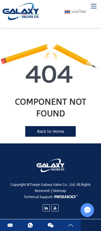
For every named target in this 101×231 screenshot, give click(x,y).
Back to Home (50, 131)
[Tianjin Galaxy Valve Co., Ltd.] (21, 11)
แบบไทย (79, 11)
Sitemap (59, 190)
